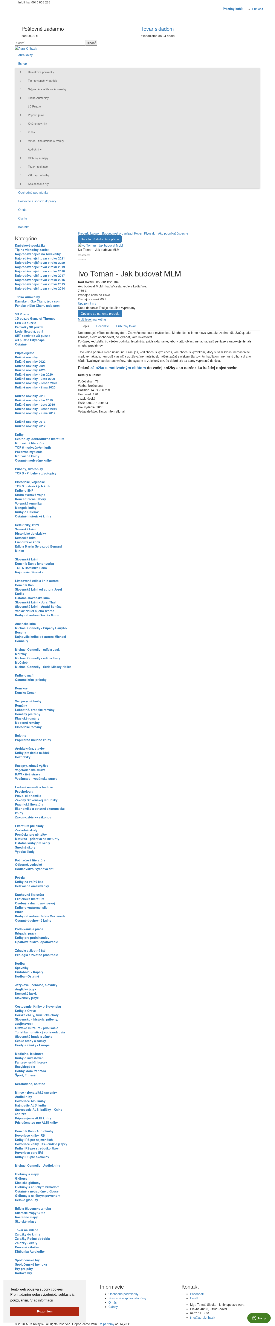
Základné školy (26, 830)
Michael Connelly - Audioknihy (37, 1165)
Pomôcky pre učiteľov (31, 834)
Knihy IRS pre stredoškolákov (37, 1148)
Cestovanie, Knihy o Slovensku (38, 1006)
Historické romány (28, 727)
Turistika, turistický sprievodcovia (40, 1032)
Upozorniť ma (87, 303)
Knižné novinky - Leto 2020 (35, 378)
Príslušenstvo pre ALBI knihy (36, 1122)
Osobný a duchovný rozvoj (35, 903)
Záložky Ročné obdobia (32, 1238)
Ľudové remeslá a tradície (34, 787)
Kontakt (23, 227)
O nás (22, 209)
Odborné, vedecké (28, 864)
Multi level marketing (92, 319)
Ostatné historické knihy (33, 516)
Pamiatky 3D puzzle (29, 327)
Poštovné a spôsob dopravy (37, 201)
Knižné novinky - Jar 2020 (34, 374)
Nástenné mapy (26, 1217)
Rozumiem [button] (44, 1311)
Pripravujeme (36, 115)
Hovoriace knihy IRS (30, 1135)
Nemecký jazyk (26, 993)
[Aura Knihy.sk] (26, 48)
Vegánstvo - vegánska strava (36, 778)
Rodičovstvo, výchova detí (34, 869)
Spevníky (22, 967)
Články (23, 218)
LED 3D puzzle (25, 323)
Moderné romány (27, 722)
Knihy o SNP (24, 490)
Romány (21, 705)
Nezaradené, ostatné (30, 1084)
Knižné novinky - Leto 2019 (35, 404)
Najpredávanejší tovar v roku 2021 (40, 258)
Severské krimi (25, 529)
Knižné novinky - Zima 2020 (35, 387)
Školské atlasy (25, 1221)
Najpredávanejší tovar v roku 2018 (40, 271)
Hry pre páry (24, 1268)
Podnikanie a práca (29, 929)
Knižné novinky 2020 (30, 370)
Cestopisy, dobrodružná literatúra (39, 439)
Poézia (20, 877)
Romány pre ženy (27, 714)
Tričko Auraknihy (38, 98)
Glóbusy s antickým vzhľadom (37, 1187)
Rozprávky (23, 757)
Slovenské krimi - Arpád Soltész (38, 606)
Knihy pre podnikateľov (32, 937)
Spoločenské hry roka (31, 1264)
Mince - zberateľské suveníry (46, 141)
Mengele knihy (26, 507)
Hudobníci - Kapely (29, 972)
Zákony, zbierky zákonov (33, 817)
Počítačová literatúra (30, 860)
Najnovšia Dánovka (29, 572)
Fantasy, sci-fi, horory (31, 1062)
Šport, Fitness (25, 1075)
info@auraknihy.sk (202, 1317)
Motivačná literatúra (29, 443)
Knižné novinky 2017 (30, 426)
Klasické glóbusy (27, 1182)
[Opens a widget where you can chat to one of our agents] (259, 1318)
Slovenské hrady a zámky (33, 1036)
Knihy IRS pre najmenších (34, 1139)
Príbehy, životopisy (29, 469)
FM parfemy (106, 1324)
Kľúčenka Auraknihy (30, 1251)
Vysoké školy (25, 851)
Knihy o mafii (24, 675)
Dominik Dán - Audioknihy (34, 1131)
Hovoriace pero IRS (29, 1152)
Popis (85, 326)
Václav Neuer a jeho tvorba (34, 611)
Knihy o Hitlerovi (27, 512)
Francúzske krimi (27, 542)
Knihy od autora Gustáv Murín (37, 615)
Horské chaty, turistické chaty (37, 1015)
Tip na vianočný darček (42, 80)
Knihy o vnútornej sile (31, 907)
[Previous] (79, 259)
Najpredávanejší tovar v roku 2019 (40, 267)
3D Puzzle (34, 106)
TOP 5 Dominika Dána (31, 568)
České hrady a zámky (30, 1041)
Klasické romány (27, 718)
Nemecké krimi (25, 538)
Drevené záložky (27, 1247)
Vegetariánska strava (30, 770)
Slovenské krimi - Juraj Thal (35, 602)
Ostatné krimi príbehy (31, 679)
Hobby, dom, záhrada (30, 1071)
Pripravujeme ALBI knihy (33, 1118)
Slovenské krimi (26, 559)
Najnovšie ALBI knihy (31, 1105)
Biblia (19, 912)
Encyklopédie (25, 1066)
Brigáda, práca (25, 933)
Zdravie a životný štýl (30, 950)
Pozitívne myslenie (29, 452)
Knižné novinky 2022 (30, 361)
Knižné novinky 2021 (30, 366)
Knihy (31, 132)
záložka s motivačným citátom (118, 367)
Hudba (20, 963)
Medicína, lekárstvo (29, 1053)
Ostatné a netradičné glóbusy (37, 1191)
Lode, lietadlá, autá (29, 331)
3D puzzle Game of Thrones (35, 318)
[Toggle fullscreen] (84, 255)
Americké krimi (26, 624)
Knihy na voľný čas (29, 881)
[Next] (84, 259)
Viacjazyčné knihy (28, 701)
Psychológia (24, 791)
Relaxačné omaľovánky (32, 886)
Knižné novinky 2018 (30, 421)
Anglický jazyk (25, 989)
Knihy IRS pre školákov (32, 1157)
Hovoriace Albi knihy (30, 1101)
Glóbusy (21, 1178)
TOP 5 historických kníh (32, 486)
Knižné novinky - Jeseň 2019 (36, 409)
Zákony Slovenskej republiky (36, 800)
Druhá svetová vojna (30, 495)
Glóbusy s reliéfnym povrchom (37, 1195)
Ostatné (21, 344)
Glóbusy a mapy (38, 158)
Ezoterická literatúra (29, 899)
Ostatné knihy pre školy (32, 843)
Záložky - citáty (26, 1243)
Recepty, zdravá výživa (31, 765)
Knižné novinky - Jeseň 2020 (36, 383)
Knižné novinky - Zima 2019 (35, 413)
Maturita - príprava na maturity (37, 838)
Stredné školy (25, 847)
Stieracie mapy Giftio (30, 1213)
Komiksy (21, 688)
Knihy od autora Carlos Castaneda (40, 916)
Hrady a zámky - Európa (32, 1045)
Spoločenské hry (38, 184)
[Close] (79, 255)
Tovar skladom (157, 28)
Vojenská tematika (28, 503)
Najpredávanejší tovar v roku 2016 (40, 280)
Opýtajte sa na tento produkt (100, 313)
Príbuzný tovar (126, 326)
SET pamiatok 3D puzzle (32, 335)
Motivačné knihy (27, 456)
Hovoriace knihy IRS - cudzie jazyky (41, 1144)
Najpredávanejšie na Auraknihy (47, 89)
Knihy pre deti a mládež (32, 752)
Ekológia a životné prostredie (36, 955)
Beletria (20, 735)
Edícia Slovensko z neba (33, 1208)
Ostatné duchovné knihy (33, 920)
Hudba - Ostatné (27, 976)
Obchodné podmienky (33, 192)
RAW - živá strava (27, 774)
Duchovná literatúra (29, 894)
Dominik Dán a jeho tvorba (34, 563)
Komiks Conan (26, 692)
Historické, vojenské (30, 482)
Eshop (22, 63)
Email (194, 1298)
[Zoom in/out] (88, 255)
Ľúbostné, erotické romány (35, 710)
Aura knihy (25, 55)
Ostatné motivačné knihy (33, 460)
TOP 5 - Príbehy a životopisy (36, 473)
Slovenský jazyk (27, 998)
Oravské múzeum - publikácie (36, 1028)
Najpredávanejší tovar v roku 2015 (40, 284)
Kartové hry (23, 1273)
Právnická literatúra (29, 804)
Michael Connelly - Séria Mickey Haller (43, 667)
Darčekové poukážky (41, 72)
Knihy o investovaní (29, 1058)
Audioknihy (35, 149)
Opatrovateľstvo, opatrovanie (36, 942)
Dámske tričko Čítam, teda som (37, 301)
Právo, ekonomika (28, 795)
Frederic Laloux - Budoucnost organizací (106, 233)
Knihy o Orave (25, 1010)
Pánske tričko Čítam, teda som (37, 305)
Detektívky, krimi (27, 525)
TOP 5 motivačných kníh (33, 447)
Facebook (197, 1294)
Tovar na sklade (38, 166)
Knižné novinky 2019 (30, 396)
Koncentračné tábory (30, 499)
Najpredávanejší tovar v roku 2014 (40, 288)
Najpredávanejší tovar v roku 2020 (40, 262)
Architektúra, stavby (30, 748)
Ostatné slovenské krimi (32, 598)
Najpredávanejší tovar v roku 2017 (40, 275)
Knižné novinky (37, 123)
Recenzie (102, 326)
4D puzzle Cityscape (30, 340)
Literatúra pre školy (29, 826)
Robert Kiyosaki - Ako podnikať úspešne (161, 233)
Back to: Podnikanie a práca (100, 239)
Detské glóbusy (26, 1200)
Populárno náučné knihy (33, 740)
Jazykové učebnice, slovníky (36, 985)
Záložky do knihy (38, 175)
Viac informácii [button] (41, 1300)
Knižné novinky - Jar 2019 (34, 400)
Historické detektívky (30, 533)
